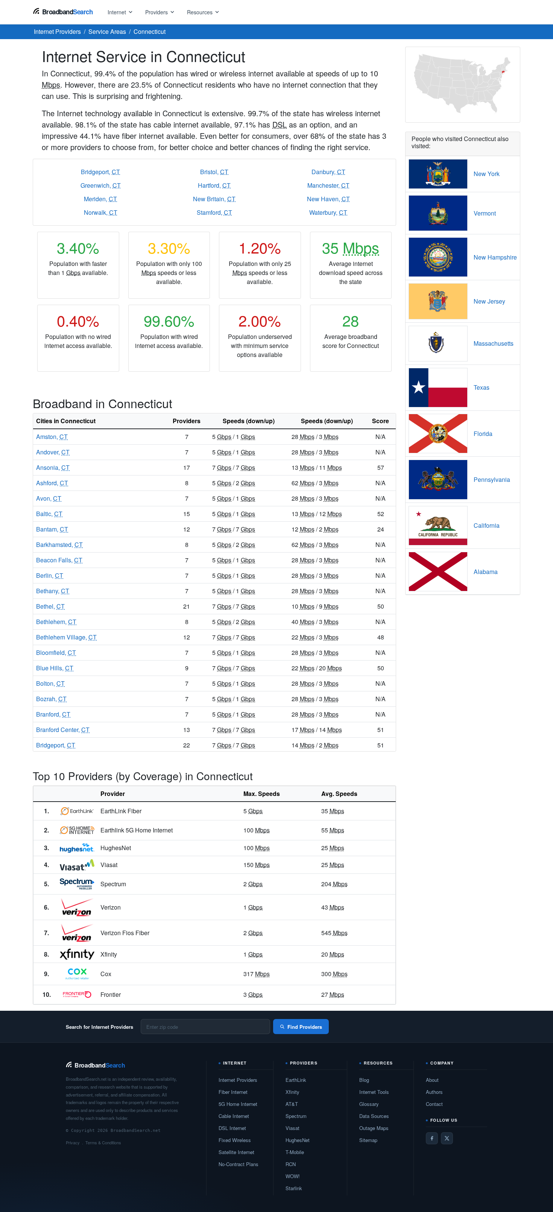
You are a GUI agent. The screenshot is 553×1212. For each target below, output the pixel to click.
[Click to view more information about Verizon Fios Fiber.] (77, 932)
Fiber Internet (233, 1091)
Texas (481, 387)
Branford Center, (63, 729)
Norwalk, (100, 212)
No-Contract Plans (238, 1164)
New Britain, (214, 198)
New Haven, (328, 198)
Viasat (292, 1128)
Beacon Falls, (59, 560)
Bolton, (50, 683)
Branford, (53, 714)
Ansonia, (53, 467)
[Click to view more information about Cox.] (77, 974)
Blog (364, 1079)
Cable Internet (234, 1115)
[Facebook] (432, 1138)
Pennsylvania (492, 479)
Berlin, (49, 575)
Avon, (48, 498)
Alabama (486, 571)
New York (487, 173)
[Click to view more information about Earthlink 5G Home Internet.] (77, 830)
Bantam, (52, 529)
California (487, 525)
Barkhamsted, (59, 544)
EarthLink (296, 1079)
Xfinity (292, 1091)
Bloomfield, (56, 652)
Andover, (53, 452)
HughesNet (298, 1140)
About (432, 1079)
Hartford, (214, 185)
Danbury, (328, 171)
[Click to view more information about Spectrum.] (77, 884)
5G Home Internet (238, 1103)
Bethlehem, (56, 621)
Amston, (52, 436)
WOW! (293, 1176)
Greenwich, (101, 185)
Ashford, (52, 482)
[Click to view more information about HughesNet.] (77, 848)
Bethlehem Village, (66, 637)
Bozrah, (51, 698)
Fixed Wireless (235, 1140)
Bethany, (52, 590)
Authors (434, 1091)
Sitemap (368, 1140)
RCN (291, 1164)
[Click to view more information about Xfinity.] (77, 954)
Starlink (294, 1188)
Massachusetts (494, 343)
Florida (483, 433)
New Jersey (489, 301)
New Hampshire (495, 257)
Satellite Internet (236, 1152)
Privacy (73, 1142)
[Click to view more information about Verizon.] (77, 907)
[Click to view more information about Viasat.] (77, 864)
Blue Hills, (54, 668)
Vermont (485, 213)
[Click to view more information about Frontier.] (77, 994)
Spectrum (296, 1115)
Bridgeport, (100, 171)
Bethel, (50, 606)
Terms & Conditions (103, 1142)
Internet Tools (374, 1091)
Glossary (369, 1103)
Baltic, (49, 513)
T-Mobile (295, 1152)
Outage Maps (374, 1128)
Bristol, (214, 171)
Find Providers (304, 1026)
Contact (434, 1103)
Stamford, (214, 212)
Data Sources (374, 1115)
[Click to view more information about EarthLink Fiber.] (77, 811)
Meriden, (100, 198)
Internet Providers (238, 1079)
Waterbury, (328, 212)
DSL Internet (232, 1128)
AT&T (292, 1103)
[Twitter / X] (447, 1138)
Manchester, (328, 185)
